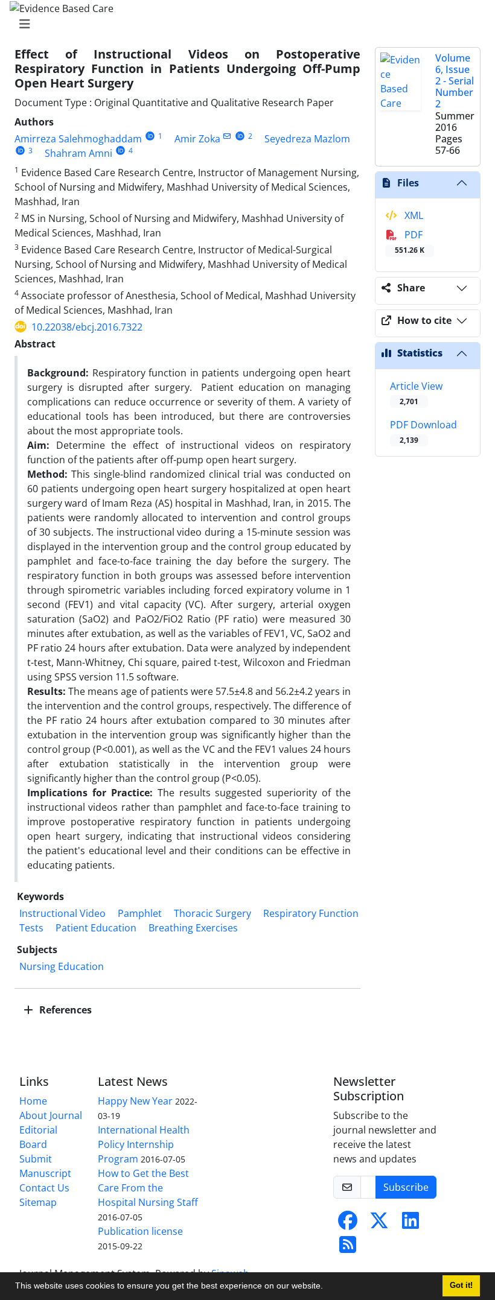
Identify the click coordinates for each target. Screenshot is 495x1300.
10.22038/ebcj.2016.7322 (86, 327)
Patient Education (96, 927)
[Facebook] (347, 1224)
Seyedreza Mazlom (307, 138)
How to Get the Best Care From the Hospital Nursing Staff (148, 1188)
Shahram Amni (78, 153)
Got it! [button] (461, 1285)
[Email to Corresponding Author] (227, 136)
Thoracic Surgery (212, 913)
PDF (409, 241)
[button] (327, 1287)
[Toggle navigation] (244, 24)
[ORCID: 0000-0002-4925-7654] (240, 136)
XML (412, 215)
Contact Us (44, 1187)
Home (33, 1101)
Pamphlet (140, 913)
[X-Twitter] (379, 1224)
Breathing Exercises (193, 927)
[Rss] (347, 1248)
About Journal (50, 1115)
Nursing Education (61, 966)
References (64, 1009)
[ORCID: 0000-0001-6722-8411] (20, 150)
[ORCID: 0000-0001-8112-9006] (150, 136)
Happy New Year (135, 1101)
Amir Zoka (197, 138)
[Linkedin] (410, 1224)
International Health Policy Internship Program (144, 1144)
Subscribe (406, 1187)
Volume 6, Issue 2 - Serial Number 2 (454, 81)
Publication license (140, 1231)
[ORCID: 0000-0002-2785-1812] (120, 150)
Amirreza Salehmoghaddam (78, 138)
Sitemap (38, 1202)
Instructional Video (62, 913)
